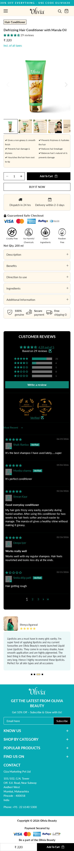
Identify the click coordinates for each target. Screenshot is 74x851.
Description (13, 254)
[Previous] (8, 84)
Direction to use (16, 277)
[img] (13, 439)
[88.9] (26, 406)
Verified (35, 417)
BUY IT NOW (37, 186)
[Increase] (21, 176)
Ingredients (13, 288)
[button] (12, 35)
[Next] (65, 84)
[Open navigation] (6, 10)
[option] (37, 84)
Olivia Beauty (48, 820)
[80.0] (44, 406)
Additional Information (20, 299)
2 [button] (32, 599)
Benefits (11, 265)
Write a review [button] (37, 384)
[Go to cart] (66, 11)
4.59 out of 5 (46, 347)
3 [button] (38, 599)
